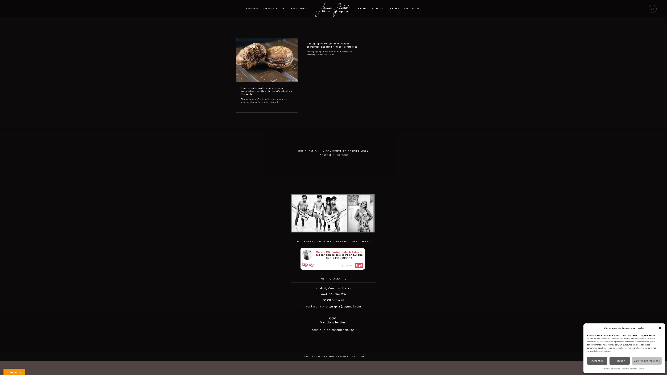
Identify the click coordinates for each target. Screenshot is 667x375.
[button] (660, 328)
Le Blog (362, 8)
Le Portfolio (298, 8)
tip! (359, 265)
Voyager (378, 8)
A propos (252, 8)
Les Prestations (274, 8)
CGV (332, 318)
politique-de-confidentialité (332, 330)
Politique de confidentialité (633, 368)
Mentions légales (333, 322)
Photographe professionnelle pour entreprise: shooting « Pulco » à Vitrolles (332, 45)
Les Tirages (411, 8)
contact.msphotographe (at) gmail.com (333, 306)
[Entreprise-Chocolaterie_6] (267, 60)
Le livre (394, 8)
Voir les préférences (647, 360)
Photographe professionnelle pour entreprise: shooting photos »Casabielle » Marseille (266, 91)
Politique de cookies (611, 368)
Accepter (597, 360)
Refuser (620, 360)
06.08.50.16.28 (333, 300)
